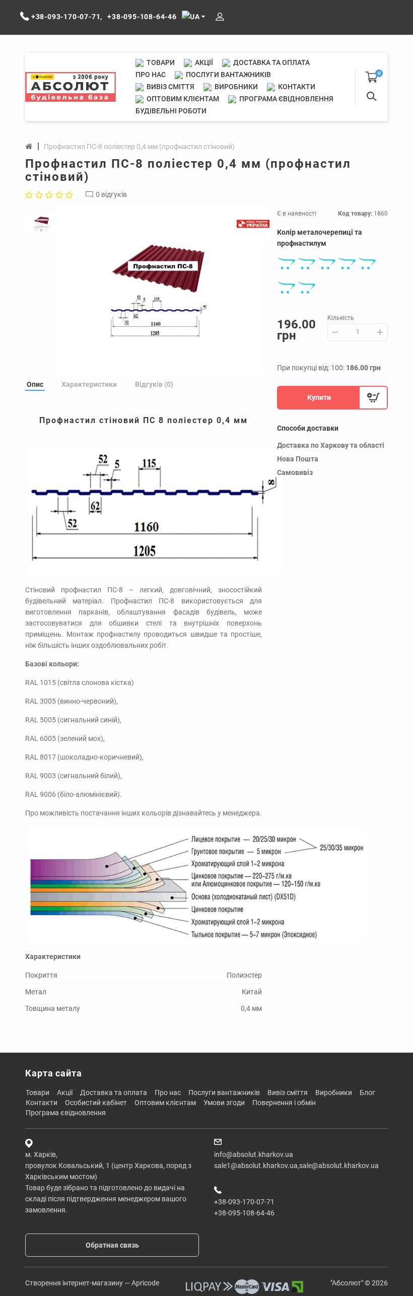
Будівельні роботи (170, 111)
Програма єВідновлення (285, 99)
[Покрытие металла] (196, 884)
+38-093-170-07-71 (244, 1202)
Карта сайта (53, 1073)
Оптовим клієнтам (182, 99)
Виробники (235, 87)
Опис (35, 384)
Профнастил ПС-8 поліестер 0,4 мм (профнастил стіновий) (139, 147)
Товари (160, 62)
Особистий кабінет (96, 1103)
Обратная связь (112, 1245)
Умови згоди (224, 1103)
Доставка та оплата (271, 62)
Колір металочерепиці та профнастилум (319, 237)
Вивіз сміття (169, 87)
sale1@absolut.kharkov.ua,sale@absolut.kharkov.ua (296, 1166)
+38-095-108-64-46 (244, 1213)
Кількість (340, 317)
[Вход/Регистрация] (220, 17)
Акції (203, 62)
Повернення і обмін (284, 1103)
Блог (367, 1092)
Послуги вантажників (227, 75)
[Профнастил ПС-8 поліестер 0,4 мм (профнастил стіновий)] (158, 291)
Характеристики (89, 384)
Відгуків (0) (154, 384)
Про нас (150, 75)
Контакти (296, 87)
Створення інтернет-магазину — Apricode (92, 1283)
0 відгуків (111, 194)
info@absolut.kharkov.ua (253, 1154)
